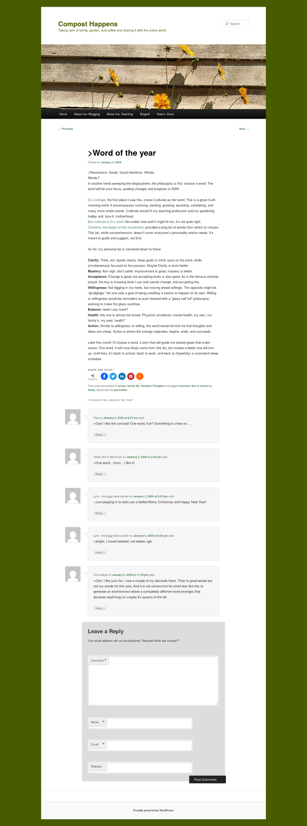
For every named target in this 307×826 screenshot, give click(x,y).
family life (133, 386)
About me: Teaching (120, 114)
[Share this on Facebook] (104, 376)
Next (244, 129)
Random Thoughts (152, 386)
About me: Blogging (87, 114)
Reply (100, 434)
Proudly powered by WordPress (153, 810)
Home (63, 114)
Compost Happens (88, 23)
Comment (99, 660)
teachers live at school (194, 386)
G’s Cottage (96, 199)
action (122, 386)
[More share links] (139, 376)
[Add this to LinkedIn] (122, 376)
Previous (65, 129)
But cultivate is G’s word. (106, 221)
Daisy (91, 390)
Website (96, 766)
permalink (120, 390)
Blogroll (145, 114)
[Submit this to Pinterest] (130, 376)
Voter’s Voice (165, 114)
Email (98, 744)
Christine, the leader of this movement (115, 227)
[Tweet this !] (113, 376)
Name (98, 722)
